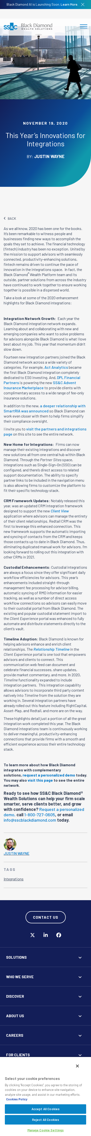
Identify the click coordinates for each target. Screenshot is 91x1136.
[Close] (77, 1066)
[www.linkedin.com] (45, 935)
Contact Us (45, 917)
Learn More (69, 4)
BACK (12, 218)
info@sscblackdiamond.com (30, 820)
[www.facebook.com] (58, 935)
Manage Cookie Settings (45, 1130)
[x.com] (32, 935)
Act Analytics (56, 367)
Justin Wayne (16, 853)
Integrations (14, 879)
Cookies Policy (16, 1099)
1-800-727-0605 (39, 814)
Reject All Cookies (45, 1120)
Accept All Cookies (45, 1109)
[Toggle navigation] (83, 26)
